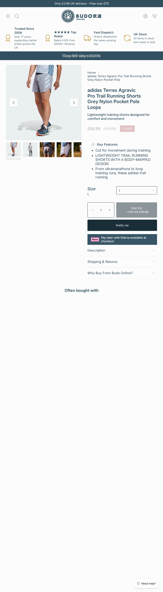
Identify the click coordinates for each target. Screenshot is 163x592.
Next (74, 103)
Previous (13, 103)
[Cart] (154, 16)
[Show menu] (8, 16)
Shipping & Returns (102, 262)
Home (91, 72)
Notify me (122, 225)
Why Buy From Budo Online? (110, 273)
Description (96, 250)
